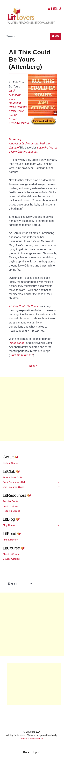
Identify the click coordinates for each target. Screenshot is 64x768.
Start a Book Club (12, 477)
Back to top (30, 752)
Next (32, 365)
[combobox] (26, 36)
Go (56, 36)
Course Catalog (11, 558)
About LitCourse (11, 554)
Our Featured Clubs (13, 487)
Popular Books (10, 501)
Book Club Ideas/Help (14, 482)
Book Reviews (10, 506)
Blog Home (9, 525)
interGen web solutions (32, 738)
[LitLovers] (32, 16)
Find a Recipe (10, 539)
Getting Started (11, 463)
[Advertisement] (32, 409)
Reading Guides (11, 510)
